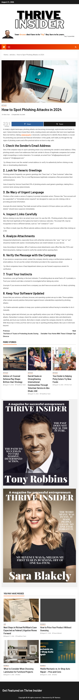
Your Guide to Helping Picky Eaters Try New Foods (62, 379)
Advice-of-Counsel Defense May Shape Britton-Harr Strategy (12, 379)
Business (43, 624)
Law (5, 624)
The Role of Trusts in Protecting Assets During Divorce (20, 333)
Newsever (46, 698)
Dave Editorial (58, 633)
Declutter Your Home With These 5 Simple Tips (58, 332)
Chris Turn (6, 114)
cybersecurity (26, 135)
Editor (18, 674)
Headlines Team (21, 385)
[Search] (75, 47)
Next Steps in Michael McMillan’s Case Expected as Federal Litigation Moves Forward (20, 630)
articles (4, 105)
